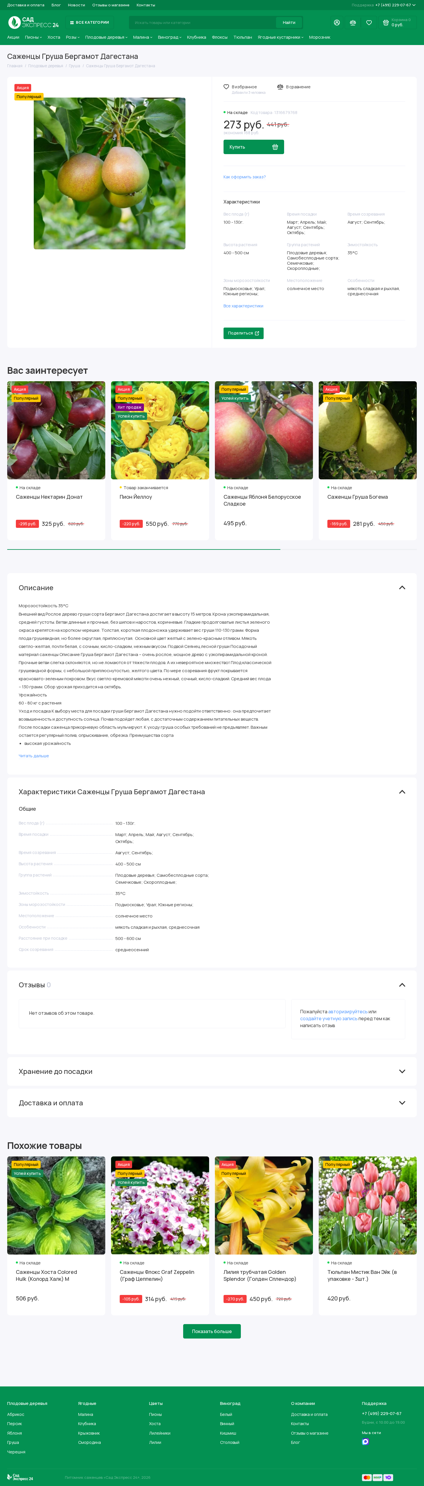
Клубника (196, 37)
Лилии (155, 1442)
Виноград (168, 37)
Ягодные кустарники (279, 37)
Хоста (54, 37)
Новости (76, 5)
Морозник (319, 37)
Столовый (229, 1442)
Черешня (16, 1452)
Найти (289, 22)
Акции (13, 37)
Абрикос (15, 1414)
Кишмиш (228, 1433)
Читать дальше (34, 756)
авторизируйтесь (348, 1011)
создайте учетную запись (329, 1018)
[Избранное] (369, 22)
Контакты (146, 5)
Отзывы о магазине (111, 5)
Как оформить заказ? (245, 177)
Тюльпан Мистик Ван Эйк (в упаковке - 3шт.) (362, 1275)
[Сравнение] (353, 22)
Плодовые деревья (104, 37)
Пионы (32, 37)
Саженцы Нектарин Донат (49, 496)
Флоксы (220, 37)
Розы (71, 37)
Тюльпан (242, 37)
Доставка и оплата (25, 5)
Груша (13, 1442)
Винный (227, 1423)
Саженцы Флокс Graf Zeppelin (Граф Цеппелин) (157, 1275)
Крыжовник (89, 1433)
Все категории (92, 22)
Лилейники (159, 1433)
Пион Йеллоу (136, 496)
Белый (226, 1414)
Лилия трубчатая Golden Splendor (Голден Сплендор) (260, 1275)
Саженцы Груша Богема (357, 496)
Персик (14, 1423)
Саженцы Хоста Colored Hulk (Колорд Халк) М (46, 1275)
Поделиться (240, 333)
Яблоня (14, 1433)
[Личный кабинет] (337, 22)
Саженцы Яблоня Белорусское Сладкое (262, 500)
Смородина (89, 1442)
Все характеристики (243, 306)
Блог (56, 5)
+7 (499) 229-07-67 (381, 5)
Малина (141, 37)
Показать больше (212, 1331)
